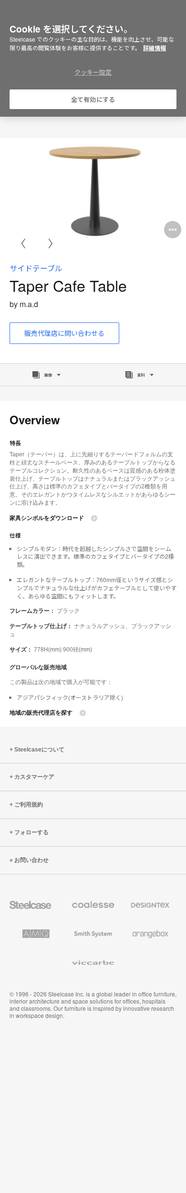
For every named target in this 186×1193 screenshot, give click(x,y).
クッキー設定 (93, 72)
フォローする (31, 832)
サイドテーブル (36, 268)
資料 (141, 374)
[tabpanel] (93, 190)
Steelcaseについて (39, 749)
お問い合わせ (31, 860)
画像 (48, 374)
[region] (93, 58)
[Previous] (23, 243)
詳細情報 (154, 48)
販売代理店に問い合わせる (64, 333)
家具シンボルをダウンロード (47, 518)
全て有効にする (93, 99)
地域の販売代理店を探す (41, 712)
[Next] (50, 243)
